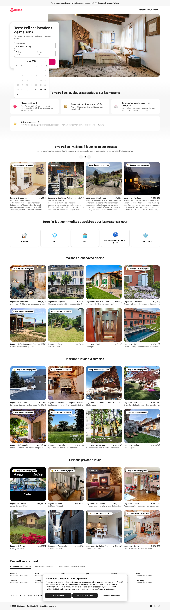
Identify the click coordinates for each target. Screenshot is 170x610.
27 (36, 90)
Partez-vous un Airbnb (148, 10)
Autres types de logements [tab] (45, 566)
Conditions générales (48, 606)
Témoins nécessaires (85, 595)
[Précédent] (81, 157)
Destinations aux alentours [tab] (20, 566)
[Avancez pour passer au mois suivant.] (45, 61)
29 (45, 90)
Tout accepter (58, 595)
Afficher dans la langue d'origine (107, 3)
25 (27, 90)
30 (18, 95)
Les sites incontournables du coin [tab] (72, 566)
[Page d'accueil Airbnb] (16, 9)
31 (22, 95)
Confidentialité (32, 606)
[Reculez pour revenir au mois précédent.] (18, 61)
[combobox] (35, 46)
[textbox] (24, 54)
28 (41, 90)
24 (22, 90)
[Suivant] (89, 157)
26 (31, 90)
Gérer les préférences (111, 595)
